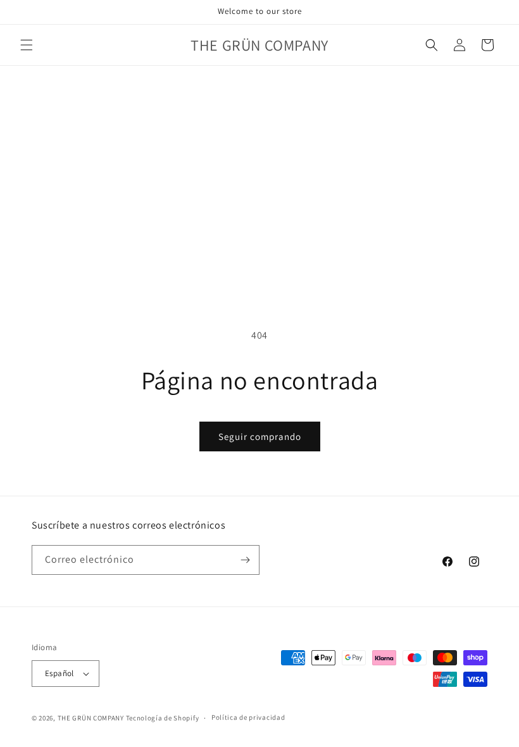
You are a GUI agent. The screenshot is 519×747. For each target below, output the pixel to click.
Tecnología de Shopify (162, 717)
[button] (27, 45)
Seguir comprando (259, 436)
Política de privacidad (248, 717)
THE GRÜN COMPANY (91, 717)
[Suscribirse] (245, 560)
